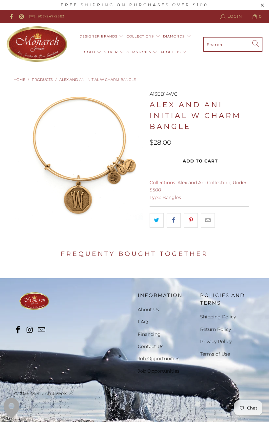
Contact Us (150, 346)
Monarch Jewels (49, 393)
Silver (111, 52)
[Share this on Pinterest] (191, 220)
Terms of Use (215, 354)
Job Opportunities (158, 358)
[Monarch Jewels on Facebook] (11, 16)
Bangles (171, 197)
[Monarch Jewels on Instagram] (21, 16)
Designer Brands (99, 36)
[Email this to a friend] (208, 220)
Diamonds (174, 36)
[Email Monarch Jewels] (31, 16)
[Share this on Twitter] (157, 220)
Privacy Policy (216, 341)
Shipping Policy (218, 317)
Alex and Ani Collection (203, 182)
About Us (171, 52)
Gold (90, 52)
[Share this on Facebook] (174, 220)
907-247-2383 (51, 16)
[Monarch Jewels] (37, 44)
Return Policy (215, 329)
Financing (149, 334)
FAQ (143, 322)
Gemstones (140, 52)
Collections (141, 36)
